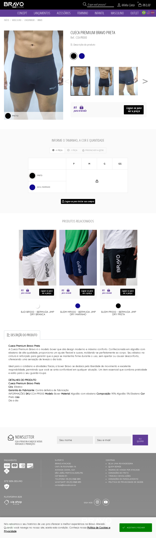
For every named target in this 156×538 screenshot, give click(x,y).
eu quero (140, 440)
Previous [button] (67, 81)
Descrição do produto (24, 335)
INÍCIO (6, 20)
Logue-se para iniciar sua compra (79, 201)
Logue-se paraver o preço (133, 110)
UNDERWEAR (29, 20)
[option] (83, 81)
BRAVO (39, 20)
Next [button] (145, 81)
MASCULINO (16, 20)
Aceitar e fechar (136, 527)
